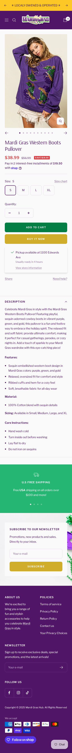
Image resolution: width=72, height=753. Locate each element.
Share (8, 278)
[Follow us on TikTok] (27, 692)
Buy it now (36, 238)
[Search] (14, 20)
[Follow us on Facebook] (9, 692)
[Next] (65, 133)
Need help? (60, 278)
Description (15, 301)
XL (49, 190)
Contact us (47, 625)
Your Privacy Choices (53, 633)
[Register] (61, 667)
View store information (29, 267)
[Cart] (65, 20)
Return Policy (48, 618)
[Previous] (6, 133)
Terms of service (50, 604)
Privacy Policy (49, 611)
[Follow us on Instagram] (18, 692)
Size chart (60, 181)
